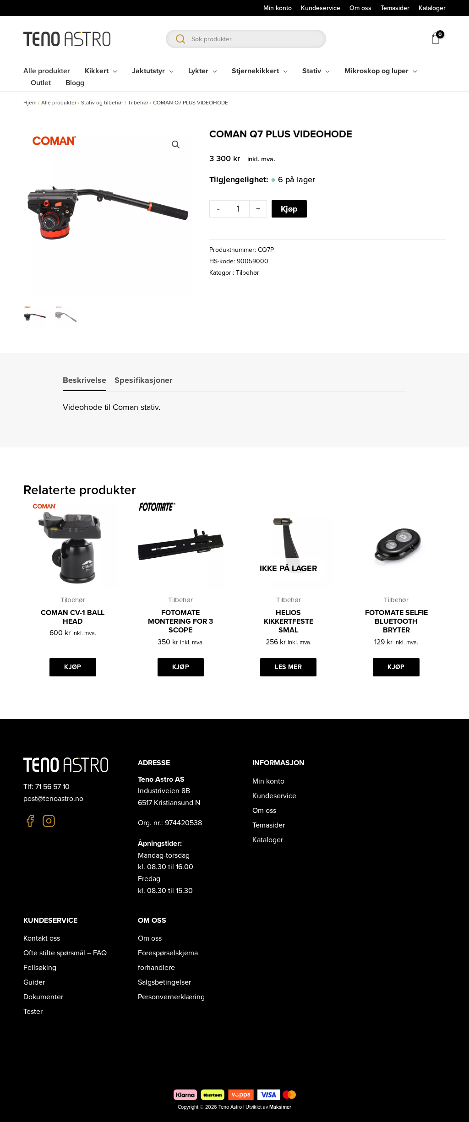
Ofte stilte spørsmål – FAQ (65, 953)
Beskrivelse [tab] (84, 380)
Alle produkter (58, 102)
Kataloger (267, 839)
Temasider (268, 825)
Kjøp (289, 209)
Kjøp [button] (72, 667)
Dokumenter (43, 997)
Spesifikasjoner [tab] (143, 380)
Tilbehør (138, 102)
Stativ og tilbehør (102, 102)
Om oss (264, 810)
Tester (33, 1011)
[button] (176, 144)
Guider (34, 982)
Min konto (268, 781)
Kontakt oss (41, 938)
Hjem (30, 102)
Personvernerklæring (171, 997)
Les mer (288, 667)
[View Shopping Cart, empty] (435, 38)
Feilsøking (39, 967)
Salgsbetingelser (164, 982)
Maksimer (280, 1107)
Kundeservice (274, 796)
